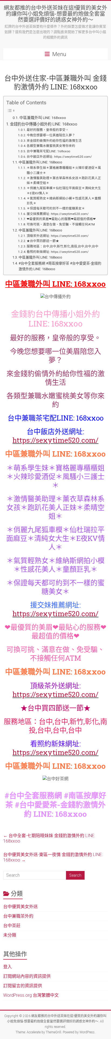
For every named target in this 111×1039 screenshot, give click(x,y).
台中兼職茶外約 (18, 916)
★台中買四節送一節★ (43, 241)
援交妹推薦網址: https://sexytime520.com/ (58, 214)
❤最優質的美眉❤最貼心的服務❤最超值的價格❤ (61, 219)
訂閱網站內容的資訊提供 (27, 976)
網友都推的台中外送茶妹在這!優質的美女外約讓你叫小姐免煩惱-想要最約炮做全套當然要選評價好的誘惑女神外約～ (55, 13)
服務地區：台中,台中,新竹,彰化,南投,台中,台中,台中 (62, 246)
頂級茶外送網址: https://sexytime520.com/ (58, 236)
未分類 (9, 935)
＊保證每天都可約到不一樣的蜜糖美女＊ (56, 208)
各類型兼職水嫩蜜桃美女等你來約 (51, 146)
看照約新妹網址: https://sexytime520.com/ (58, 252)
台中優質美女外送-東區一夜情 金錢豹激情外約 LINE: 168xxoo (53, 857)
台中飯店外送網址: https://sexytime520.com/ (59, 157)
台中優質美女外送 (20, 906)
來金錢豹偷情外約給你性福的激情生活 (54, 141)
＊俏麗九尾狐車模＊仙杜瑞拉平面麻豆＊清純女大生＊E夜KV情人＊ (64, 190)
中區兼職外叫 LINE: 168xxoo (42, 117)
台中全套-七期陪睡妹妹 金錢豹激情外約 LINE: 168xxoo (49, 838)
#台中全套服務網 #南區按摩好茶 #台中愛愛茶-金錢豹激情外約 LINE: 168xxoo (60, 266)
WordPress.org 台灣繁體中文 (31, 995)
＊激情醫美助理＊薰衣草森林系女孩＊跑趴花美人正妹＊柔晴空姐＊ (64, 180)
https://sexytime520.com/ (55, 440)
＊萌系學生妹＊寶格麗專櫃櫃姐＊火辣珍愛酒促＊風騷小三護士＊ (64, 170)
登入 (7, 966)
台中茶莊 (11, 925)
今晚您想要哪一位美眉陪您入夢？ (51, 135)
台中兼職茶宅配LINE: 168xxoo (48, 151)
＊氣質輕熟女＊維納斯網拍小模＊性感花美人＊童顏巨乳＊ (64, 200)
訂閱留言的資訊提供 (22, 985)
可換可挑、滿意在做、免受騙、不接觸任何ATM (61, 224)
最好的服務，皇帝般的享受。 (48, 130)
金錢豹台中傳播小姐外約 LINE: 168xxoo (43, 124)
